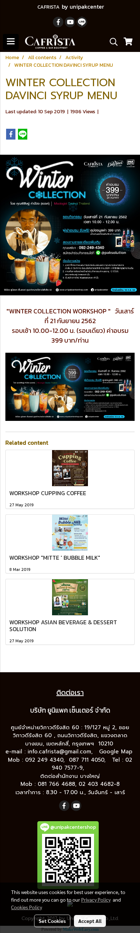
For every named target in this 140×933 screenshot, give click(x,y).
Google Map (117, 752)
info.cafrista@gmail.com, (61, 752)
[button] (111, 42)
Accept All (90, 920)
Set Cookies (52, 920)
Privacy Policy (96, 899)
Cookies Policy (26, 907)
